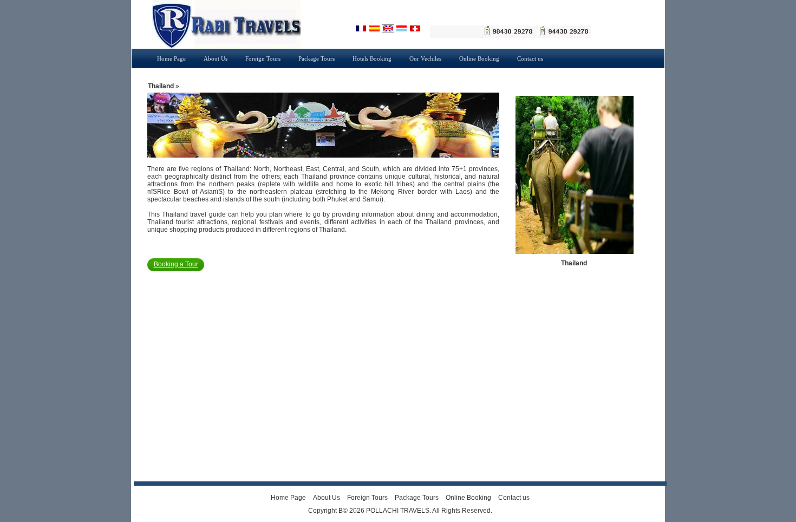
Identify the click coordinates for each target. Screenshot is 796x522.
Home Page (171, 58)
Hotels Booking (372, 58)
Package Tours (316, 58)
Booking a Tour (176, 264)
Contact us (530, 58)
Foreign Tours (262, 58)
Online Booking (479, 58)
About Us (215, 58)
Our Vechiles (425, 58)
